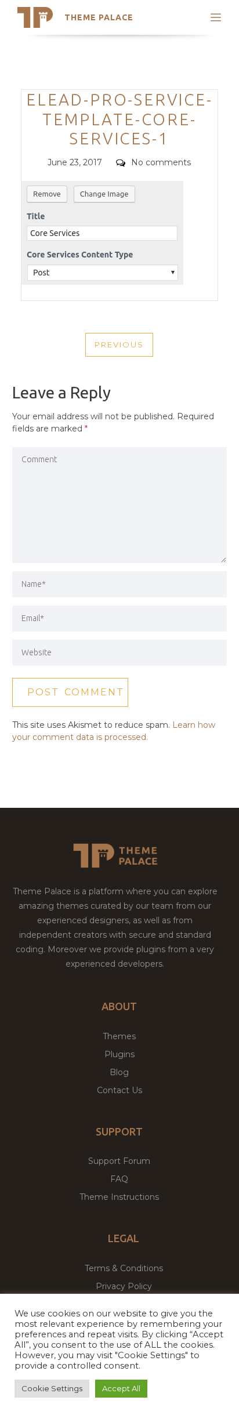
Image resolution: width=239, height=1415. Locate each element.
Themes (119, 1036)
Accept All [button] (121, 1388)
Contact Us (119, 1090)
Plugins (119, 1054)
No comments (161, 162)
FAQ (119, 1179)
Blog (119, 1072)
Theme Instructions (119, 1197)
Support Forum (119, 1161)
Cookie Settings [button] (51, 1388)
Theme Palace (98, 17)
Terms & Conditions (124, 1268)
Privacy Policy (124, 1286)
